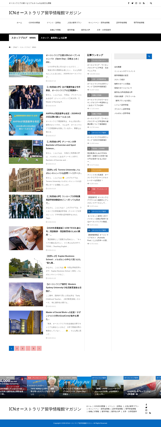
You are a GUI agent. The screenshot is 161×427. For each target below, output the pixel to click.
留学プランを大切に (123, 101)
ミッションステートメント (124, 71)
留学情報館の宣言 (121, 75)
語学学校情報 (121, 23)
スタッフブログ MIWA (23, 38)
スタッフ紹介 (119, 80)
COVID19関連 (34, 23)
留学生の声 (85, 30)
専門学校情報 (139, 23)
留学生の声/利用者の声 (123, 92)
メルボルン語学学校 (122, 113)
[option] (16, 387)
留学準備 (70, 30)
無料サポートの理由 (122, 84)
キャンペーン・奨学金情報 (99, 23)
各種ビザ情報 (55, 30)
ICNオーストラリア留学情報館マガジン (45, 12)
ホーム (19, 23)
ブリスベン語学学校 (122, 109)
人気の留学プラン (75, 23)
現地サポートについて (123, 88)
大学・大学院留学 (104, 30)
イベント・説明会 (54, 23)
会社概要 (117, 67)
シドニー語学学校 (121, 105)
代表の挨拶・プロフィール (124, 96)
